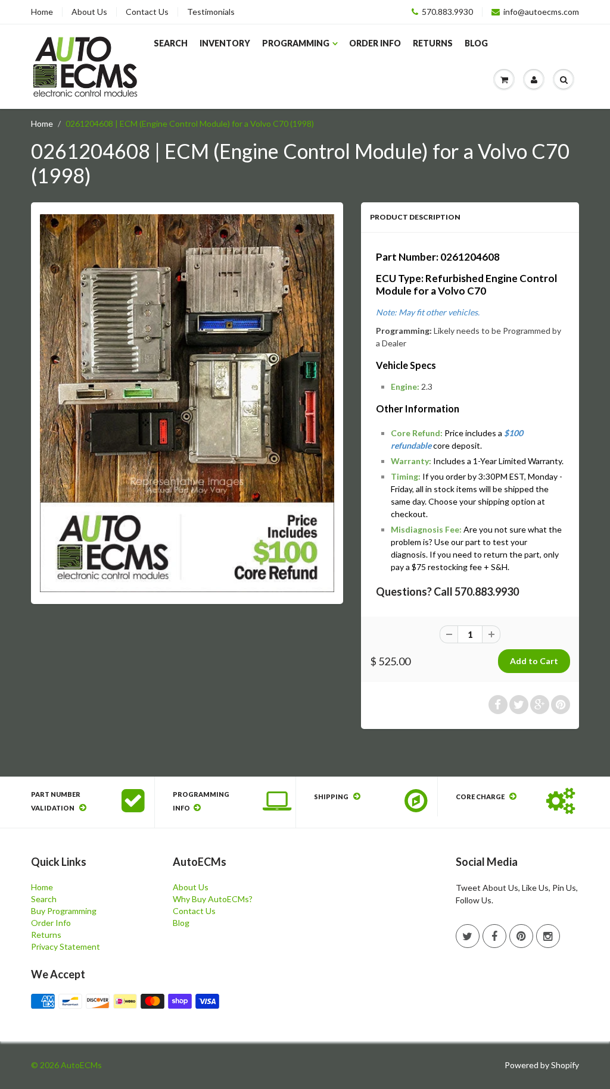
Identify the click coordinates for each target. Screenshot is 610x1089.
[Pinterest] (521, 936)
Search (171, 43)
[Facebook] (494, 936)
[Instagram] (548, 936)
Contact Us (147, 12)
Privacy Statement (65, 946)
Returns (433, 43)
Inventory (225, 43)
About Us (89, 12)
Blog (476, 43)
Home (42, 12)
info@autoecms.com (541, 12)
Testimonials (211, 12)
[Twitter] (468, 936)
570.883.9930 (447, 12)
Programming (295, 43)
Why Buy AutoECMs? (213, 899)
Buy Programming (64, 911)
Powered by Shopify (542, 1065)
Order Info (375, 43)
